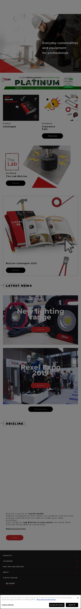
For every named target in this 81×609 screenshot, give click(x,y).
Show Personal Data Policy (46, 599)
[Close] (78, 598)
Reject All (72, 605)
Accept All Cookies (56, 605)
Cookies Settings (8, 605)
